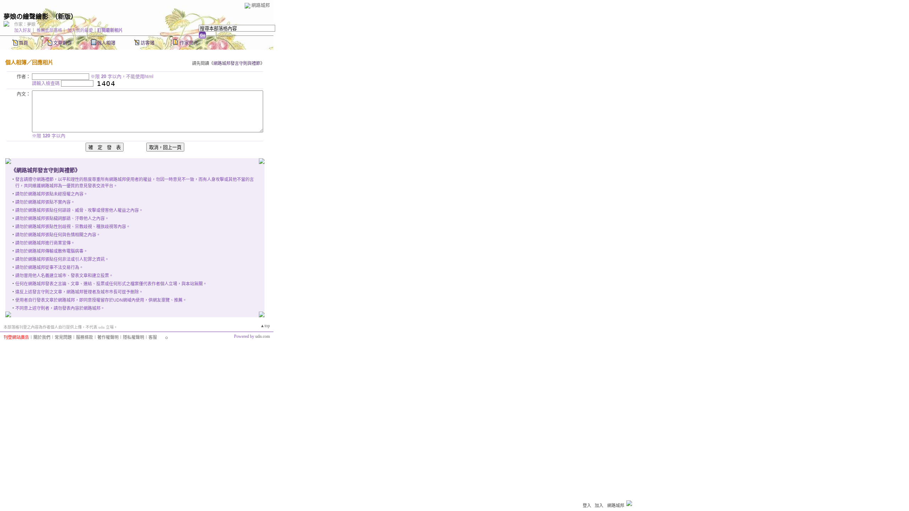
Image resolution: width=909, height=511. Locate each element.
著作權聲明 (108, 337)
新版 (64, 16)
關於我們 (41, 337)
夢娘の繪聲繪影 (26, 16)
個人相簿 (106, 42)
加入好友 (22, 30)
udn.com (262, 336)
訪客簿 (147, 42)
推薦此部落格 (49, 30)
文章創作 (62, 42)
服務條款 (84, 337)
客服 (152, 337)
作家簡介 (189, 42)
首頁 (23, 42)
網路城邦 (260, 5)
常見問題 (63, 337)
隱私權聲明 (133, 337)
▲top (265, 325)
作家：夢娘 (25, 24)
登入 (587, 505)
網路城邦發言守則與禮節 (236, 63)
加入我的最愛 (80, 30)
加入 (599, 505)
